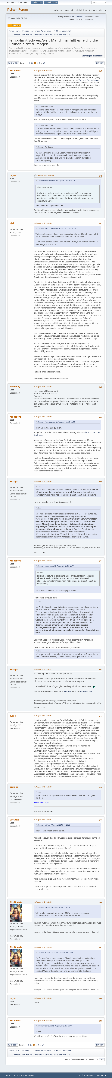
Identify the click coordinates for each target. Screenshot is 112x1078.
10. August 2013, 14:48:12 (42, 561)
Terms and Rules (89, 1075)
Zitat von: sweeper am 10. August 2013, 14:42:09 (56, 566)
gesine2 (14, 786)
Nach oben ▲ (101, 1075)
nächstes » (98, 56)
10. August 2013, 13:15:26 (42, 387)
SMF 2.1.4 (9, 1075)
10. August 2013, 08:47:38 (45, 175)
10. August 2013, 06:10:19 (42, 70)
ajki (12, 223)
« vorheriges (86, 56)
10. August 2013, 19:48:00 (42, 998)
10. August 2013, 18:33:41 (42, 820)
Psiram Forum (17, 9)
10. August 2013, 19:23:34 (42, 902)
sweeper (14, 481)
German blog (79, 17)
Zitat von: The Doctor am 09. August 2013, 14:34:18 (57, 228)
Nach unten (13, 63)
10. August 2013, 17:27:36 (42, 787)
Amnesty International (88, 80)
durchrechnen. (86, 691)
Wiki (71, 17)
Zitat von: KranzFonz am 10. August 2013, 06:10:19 (56, 181)
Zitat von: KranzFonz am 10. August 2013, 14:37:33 (56, 952)
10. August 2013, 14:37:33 (42, 417)
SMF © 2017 (18, 1075)
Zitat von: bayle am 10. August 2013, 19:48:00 (55, 1026)
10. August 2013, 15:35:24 (42, 716)
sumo (13, 715)
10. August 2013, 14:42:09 (42, 481)
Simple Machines (28, 1075)
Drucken (99, 63)
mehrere (67, 691)
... (42, 63)
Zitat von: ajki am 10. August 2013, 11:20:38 (54, 825)
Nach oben (12, 1045)
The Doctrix (16, 902)
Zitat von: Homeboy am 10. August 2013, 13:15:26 (56, 422)
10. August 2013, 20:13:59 (42, 1020)
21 (44, 63)
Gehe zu (67, 1059)
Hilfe (80, 1075)
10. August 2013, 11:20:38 (42, 223)
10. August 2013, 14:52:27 (42, 669)
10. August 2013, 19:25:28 (42, 947)
